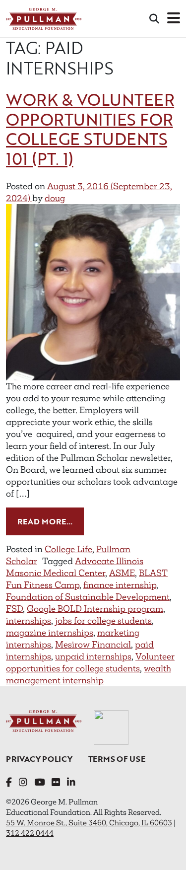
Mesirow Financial (93, 644)
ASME (122, 573)
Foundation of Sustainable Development (88, 596)
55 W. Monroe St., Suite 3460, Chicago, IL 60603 (89, 822)
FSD (14, 608)
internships (28, 620)
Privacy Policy (39, 759)
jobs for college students (103, 620)
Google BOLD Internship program (95, 608)
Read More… (50, 521)
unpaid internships (93, 656)
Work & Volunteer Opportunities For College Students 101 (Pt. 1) (90, 129)
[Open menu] (173, 18)
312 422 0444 (30, 833)
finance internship (119, 585)
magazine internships (49, 632)
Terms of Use (116, 759)
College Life (68, 549)
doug (55, 198)
